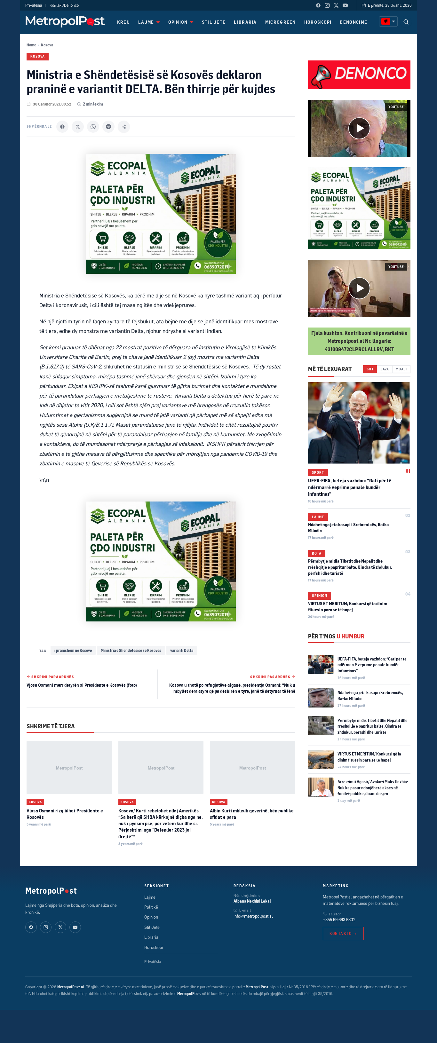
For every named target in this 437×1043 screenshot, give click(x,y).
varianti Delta (181, 650)
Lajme (318, 517)
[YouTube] (345, 5)
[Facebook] (318, 5)
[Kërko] (406, 22)
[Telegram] (108, 127)
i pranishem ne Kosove (73, 650)
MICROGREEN (280, 22)
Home (31, 45)
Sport (318, 472)
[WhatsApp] (93, 127)
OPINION (178, 22)
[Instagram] (327, 5)
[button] (359, 128)
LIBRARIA (245, 22)
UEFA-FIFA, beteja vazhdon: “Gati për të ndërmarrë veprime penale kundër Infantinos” (349, 487)
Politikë (151, 907)
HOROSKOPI (318, 22)
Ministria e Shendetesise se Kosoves (131, 650)
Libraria (151, 937)
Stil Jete (152, 927)
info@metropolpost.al (253, 916)
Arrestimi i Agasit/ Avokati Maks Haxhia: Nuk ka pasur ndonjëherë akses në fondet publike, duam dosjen (373, 787)
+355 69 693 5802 (339, 919)
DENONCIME (353, 22)
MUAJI (401, 369)
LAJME (146, 22)
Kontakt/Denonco (64, 5)
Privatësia (33, 5)
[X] (78, 127)
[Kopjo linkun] (124, 127)
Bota (317, 553)
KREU (123, 22)
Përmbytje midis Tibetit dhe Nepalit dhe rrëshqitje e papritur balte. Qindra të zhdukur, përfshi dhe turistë (350, 567)
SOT (370, 369)
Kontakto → (343, 933)
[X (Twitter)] (336, 5)
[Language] (388, 21)
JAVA (384, 369)
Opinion (319, 595)
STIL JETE (214, 22)
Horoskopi (153, 947)
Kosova (47, 45)
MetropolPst (51, 890)
